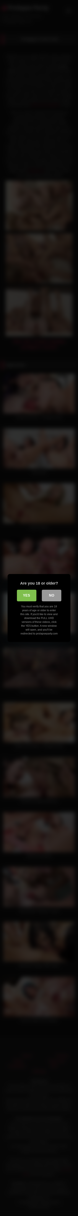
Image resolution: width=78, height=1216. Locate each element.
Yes (26, 595)
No (51, 595)
